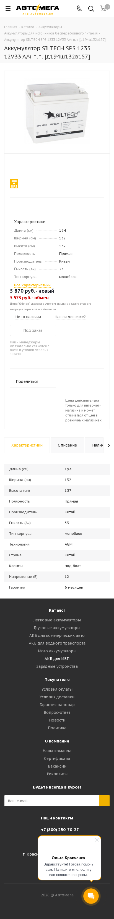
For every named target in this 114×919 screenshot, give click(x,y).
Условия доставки (57, 696)
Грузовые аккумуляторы (57, 627)
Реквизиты (57, 773)
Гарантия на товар (57, 704)
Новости (57, 720)
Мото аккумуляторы (57, 650)
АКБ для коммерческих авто (57, 635)
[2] (17, 166)
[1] (12, 166)
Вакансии (57, 766)
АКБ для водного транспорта (57, 643)
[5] (33, 166)
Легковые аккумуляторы (57, 620)
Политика (57, 727)
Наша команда (57, 750)
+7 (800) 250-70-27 (60, 829)
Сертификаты (57, 758)
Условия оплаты (57, 689)
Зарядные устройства (57, 666)
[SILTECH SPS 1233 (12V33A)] (57, 111)
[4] (28, 166)
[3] (23, 166)
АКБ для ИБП (57, 658)
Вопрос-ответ (57, 712)
